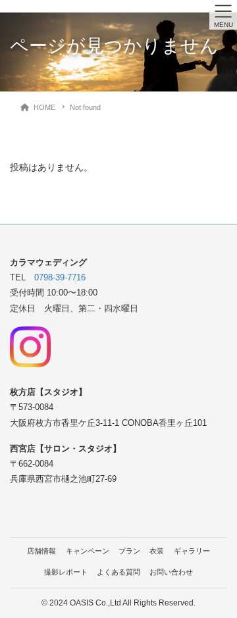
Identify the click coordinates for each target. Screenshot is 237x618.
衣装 (156, 551)
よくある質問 (118, 572)
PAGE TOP (218, 588)
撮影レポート (66, 572)
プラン (129, 551)
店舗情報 (41, 551)
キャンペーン (87, 551)
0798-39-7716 (60, 277)
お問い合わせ (171, 572)
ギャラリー (192, 551)
